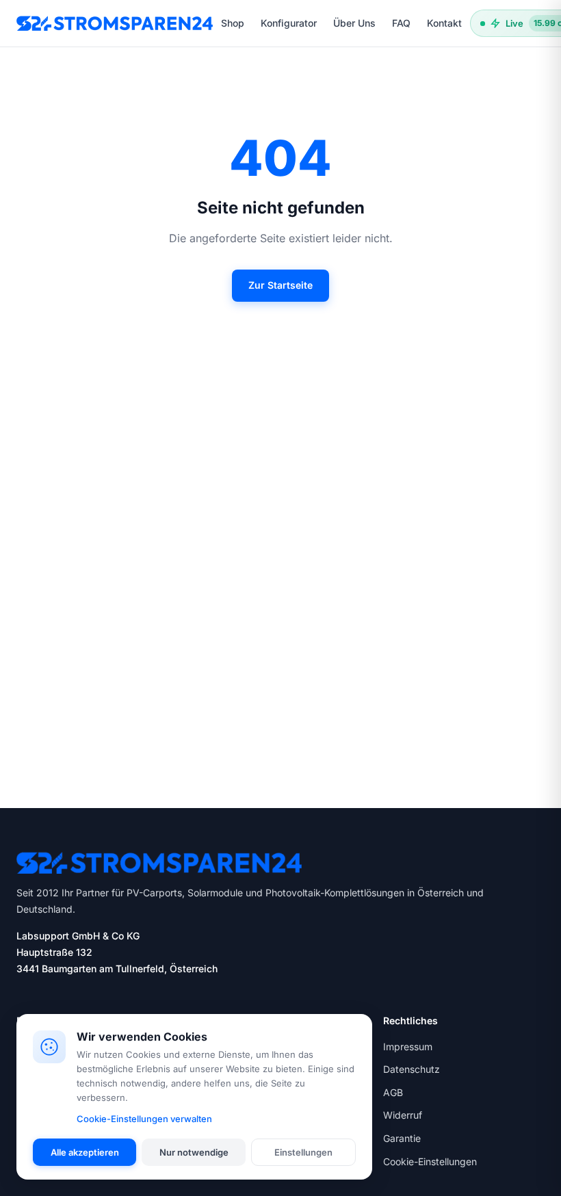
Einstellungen (303, 1152)
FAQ (401, 23)
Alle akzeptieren (85, 1152)
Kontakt (444, 23)
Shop (232, 23)
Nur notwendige (194, 1152)
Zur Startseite (280, 285)
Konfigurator (289, 23)
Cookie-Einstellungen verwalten (144, 1118)
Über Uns (354, 23)
